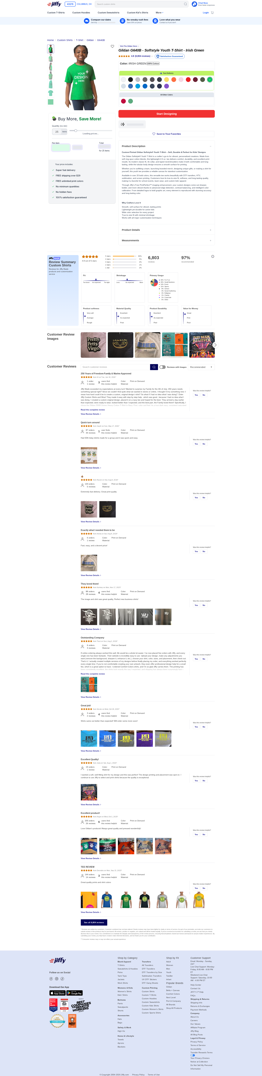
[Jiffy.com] (54, 4)
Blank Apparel (124, 962)
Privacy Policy (196, 1042)
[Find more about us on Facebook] (51, 979)
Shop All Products (174, 1008)
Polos (120, 972)
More (158, 12)
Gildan (169, 987)
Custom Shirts (148, 991)
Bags (120, 1022)
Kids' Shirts (123, 995)
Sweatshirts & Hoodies (128, 969)
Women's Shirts (125, 991)
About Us (194, 1017)
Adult (168, 962)
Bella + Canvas (173, 990)
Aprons (121, 1043)
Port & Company (173, 1001)
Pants (120, 1003)
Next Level (171, 997)
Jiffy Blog (194, 1031)
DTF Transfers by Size (152, 972)
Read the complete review (93, 410)
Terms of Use (154, 1075)
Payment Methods (198, 1010)
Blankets (121, 1047)
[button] (81, 77)
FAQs (192, 995)
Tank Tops (122, 976)
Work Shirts (123, 983)
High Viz (121, 1031)
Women (169, 965)
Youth (168, 972)
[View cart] (212, 12)
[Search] (185, 3)
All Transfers (147, 965)
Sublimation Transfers (151, 976)
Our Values (195, 1024)
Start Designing (167, 113)
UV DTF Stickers (149, 979)
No (204, 395)
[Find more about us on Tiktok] (62, 979)
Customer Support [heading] (200, 958)
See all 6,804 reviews (94, 922)
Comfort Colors (173, 994)
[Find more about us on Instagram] (56, 979)
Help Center (195, 985)
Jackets (121, 979)
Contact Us (195, 988)
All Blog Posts (196, 1035)
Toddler (169, 976)
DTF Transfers (148, 969)
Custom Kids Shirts (150, 1006)
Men (168, 969)
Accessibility (195, 1049)
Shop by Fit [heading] (172, 958)
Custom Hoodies (149, 998)
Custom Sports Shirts (151, 1013)
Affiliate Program (197, 1027)
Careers (194, 1020)
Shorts (120, 1010)
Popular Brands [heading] (174, 983)
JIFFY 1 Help (197, 992)
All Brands (170, 1004)
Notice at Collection (199, 1062)
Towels (121, 1039)
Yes (196, 395)
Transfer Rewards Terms (201, 1052)
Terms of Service (198, 1045)
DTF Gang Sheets (150, 983)
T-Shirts (121, 965)
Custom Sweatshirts (151, 1002)
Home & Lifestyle (126, 1036)
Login (206, 12)
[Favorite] (112, 46)
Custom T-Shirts (149, 995)
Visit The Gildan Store (128, 46)
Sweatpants (123, 1007)
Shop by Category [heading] (128, 958)
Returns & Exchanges (200, 1006)
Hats (120, 1019)
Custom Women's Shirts (152, 1009)
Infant (168, 979)
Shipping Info (196, 1003)
